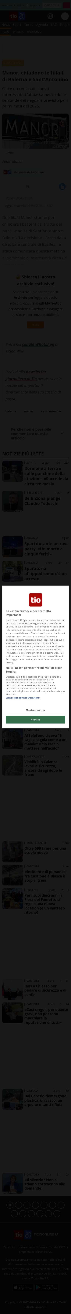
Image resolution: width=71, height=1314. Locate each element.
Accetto (35, 719)
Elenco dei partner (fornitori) (22, 697)
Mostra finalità (35, 709)
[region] (35, 657)
